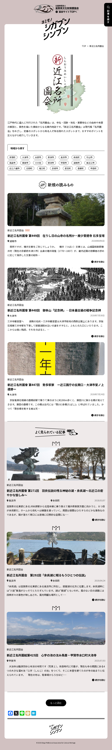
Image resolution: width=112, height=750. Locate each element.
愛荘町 (68, 168)
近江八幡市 (14, 168)
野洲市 (51, 162)
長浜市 (64, 157)
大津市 (25, 157)
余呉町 (77, 157)
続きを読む (99, 261)
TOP (84, 46)
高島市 (12, 162)
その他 (38, 162)
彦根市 (55, 168)
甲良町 (93, 168)
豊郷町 (81, 168)
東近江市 (90, 162)
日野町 (29, 168)
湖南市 (77, 162)
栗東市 (25, 162)
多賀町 (12, 157)
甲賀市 (64, 162)
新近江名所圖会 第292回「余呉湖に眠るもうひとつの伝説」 (47, 575)
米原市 (38, 157)
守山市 (89, 157)
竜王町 (42, 168)
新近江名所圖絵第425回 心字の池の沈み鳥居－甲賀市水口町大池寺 (52, 655)
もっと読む (56, 702)
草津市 (51, 157)
